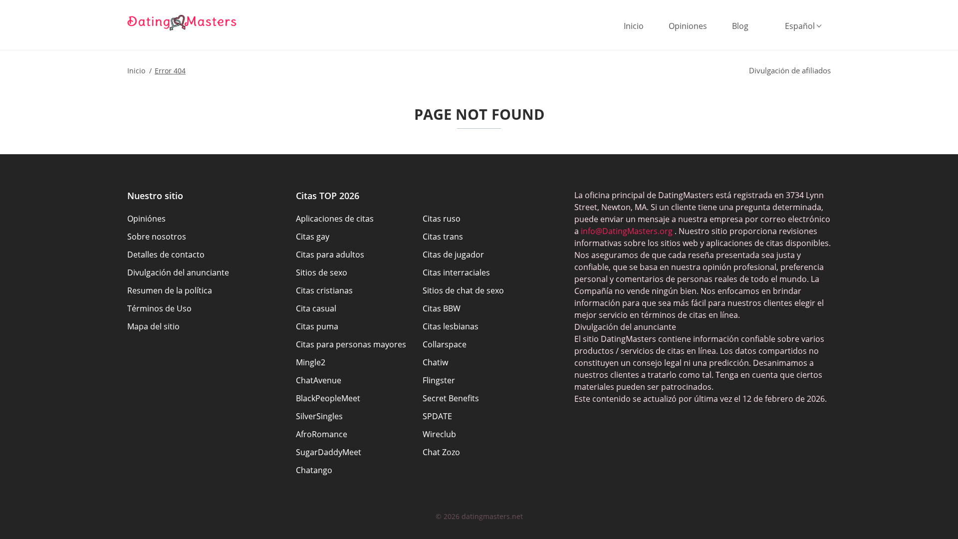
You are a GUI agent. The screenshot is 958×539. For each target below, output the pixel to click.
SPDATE (437, 416)
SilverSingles (319, 416)
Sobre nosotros (156, 236)
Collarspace (445, 344)
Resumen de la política (169, 290)
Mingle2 (310, 362)
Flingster (439, 380)
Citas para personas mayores (351, 344)
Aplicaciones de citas (335, 218)
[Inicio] (182, 22)
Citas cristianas (324, 290)
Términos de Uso (159, 308)
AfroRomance (321, 434)
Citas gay (312, 236)
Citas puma (317, 326)
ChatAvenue (318, 380)
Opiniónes (146, 218)
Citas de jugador (453, 254)
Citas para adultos (330, 254)
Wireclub (439, 434)
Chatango (314, 470)
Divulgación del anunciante (178, 272)
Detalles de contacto (166, 254)
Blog (740, 25)
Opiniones (688, 25)
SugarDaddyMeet (328, 452)
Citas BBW (442, 308)
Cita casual (316, 308)
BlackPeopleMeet (328, 398)
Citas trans (443, 236)
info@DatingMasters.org (627, 231)
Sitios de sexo (321, 272)
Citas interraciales (456, 272)
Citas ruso (442, 218)
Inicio (634, 25)
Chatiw (435, 362)
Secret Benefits (451, 398)
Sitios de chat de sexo (463, 290)
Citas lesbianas (451, 326)
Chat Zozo (441, 452)
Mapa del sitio (153, 326)
